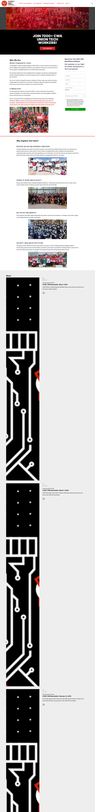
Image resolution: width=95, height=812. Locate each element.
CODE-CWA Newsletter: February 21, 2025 (57, 696)
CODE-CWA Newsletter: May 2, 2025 (55, 284)
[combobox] (84, 96)
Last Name (68, 79)
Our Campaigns (37, 3)
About (67, 3)
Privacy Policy (70, 106)
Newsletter (60, 3)
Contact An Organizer (25, 3)
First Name (68, 75)
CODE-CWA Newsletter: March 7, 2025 (56, 490)
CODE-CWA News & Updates (48, 282)
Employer (67, 89)
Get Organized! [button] (47, 48)
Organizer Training (48, 3)
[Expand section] (55, 3)
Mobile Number (69, 95)
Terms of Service (76, 106)
